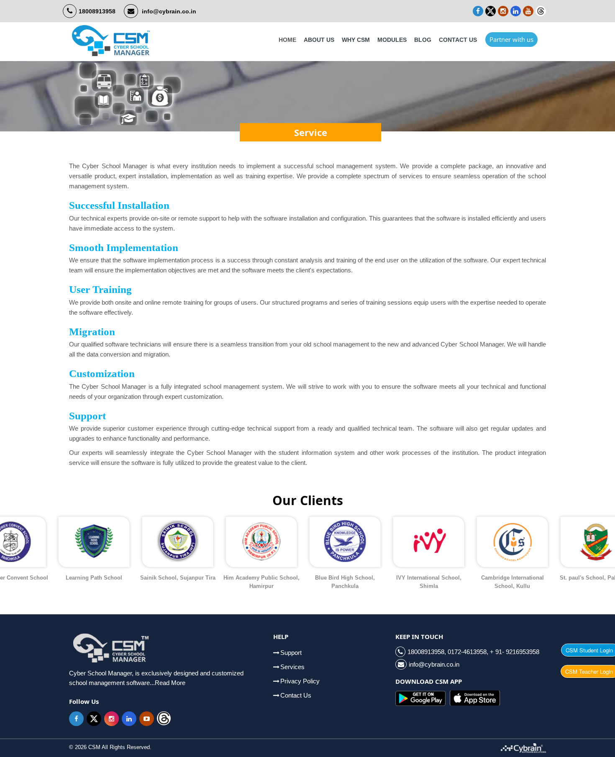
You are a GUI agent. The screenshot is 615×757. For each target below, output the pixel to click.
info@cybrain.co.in (169, 11)
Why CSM (356, 39)
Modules (392, 39)
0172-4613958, (468, 651)
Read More (170, 682)
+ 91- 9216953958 (514, 651)
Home (287, 39)
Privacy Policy (300, 681)
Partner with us (511, 39)
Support (291, 652)
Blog (422, 39)
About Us (319, 39)
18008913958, (427, 651)
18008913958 (97, 11)
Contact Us (458, 39)
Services (292, 666)
